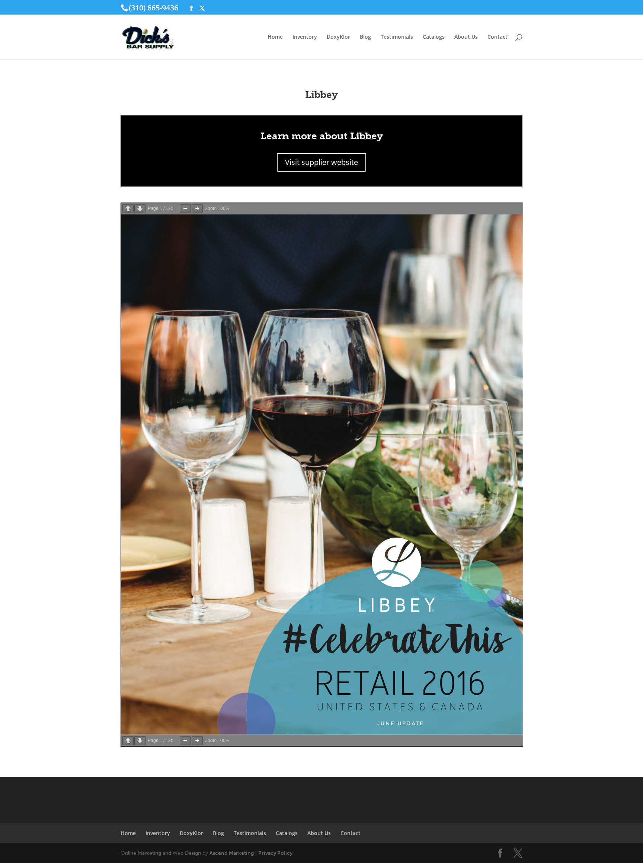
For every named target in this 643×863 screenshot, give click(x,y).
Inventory (304, 37)
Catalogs (434, 37)
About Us (466, 37)
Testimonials (397, 37)
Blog (365, 37)
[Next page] (139, 208)
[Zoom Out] (185, 208)
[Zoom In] (197, 208)
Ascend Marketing (231, 853)
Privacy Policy (275, 853)
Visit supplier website (321, 162)
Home (275, 37)
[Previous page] (128, 208)
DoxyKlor (338, 37)
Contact (497, 37)
